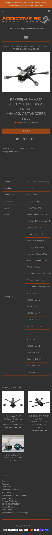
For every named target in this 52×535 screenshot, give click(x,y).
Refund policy (7, 510)
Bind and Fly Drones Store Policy (15, 495)
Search (4, 481)
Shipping (17, 122)
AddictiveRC (32, 526)
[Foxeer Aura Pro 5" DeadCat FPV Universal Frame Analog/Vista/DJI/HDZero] (13, 402)
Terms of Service (8, 507)
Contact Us (6, 487)
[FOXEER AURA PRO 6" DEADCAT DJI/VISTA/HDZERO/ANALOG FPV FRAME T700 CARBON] (39, 402)
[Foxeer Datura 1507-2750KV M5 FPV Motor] (13, 443)
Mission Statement (9, 498)
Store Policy (6, 492)
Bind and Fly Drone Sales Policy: (15, 513)
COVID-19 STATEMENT (11, 504)
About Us (5, 484)
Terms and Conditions (10, 490)
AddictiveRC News (9, 501)
